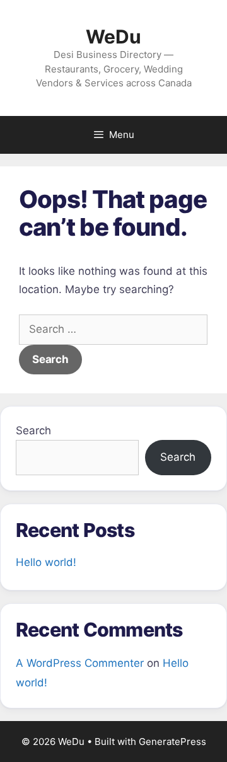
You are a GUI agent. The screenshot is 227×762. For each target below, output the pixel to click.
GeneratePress (172, 742)
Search (33, 430)
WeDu (113, 36)
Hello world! (46, 562)
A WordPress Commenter (80, 663)
